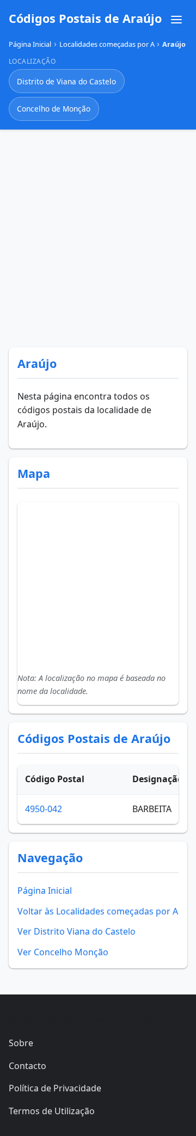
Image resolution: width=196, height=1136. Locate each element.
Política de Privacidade (55, 1088)
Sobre (21, 1043)
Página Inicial (44, 890)
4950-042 (43, 809)
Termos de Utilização (52, 1111)
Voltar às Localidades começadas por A (97, 911)
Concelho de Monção (53, 108)
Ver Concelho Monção (62, 952)
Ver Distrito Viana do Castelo (76, 931)
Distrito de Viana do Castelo (66, 81)
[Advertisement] (98, 236)
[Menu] (176, 19)
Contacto (27, 1066)
